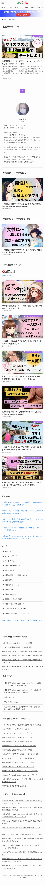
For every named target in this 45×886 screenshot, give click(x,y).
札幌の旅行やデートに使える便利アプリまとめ (19, 746)
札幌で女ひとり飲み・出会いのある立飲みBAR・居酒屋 (22, 651)
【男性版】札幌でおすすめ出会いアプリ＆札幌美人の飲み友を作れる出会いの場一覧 (22, 691)
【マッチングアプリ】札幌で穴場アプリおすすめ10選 (21, 725)
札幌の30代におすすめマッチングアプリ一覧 (18, 762)
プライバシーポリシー (12, 702)
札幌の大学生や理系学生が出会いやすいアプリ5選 (20, 754)
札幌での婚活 (9, 589)
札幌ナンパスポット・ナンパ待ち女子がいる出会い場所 (22, 655)
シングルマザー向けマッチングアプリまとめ (18, 733)
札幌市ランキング (8, 275)
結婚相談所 (9, 580)
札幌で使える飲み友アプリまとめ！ (15, 786)
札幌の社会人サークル (13, 566)
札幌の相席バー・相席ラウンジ (16, 575)
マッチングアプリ (11, 556)
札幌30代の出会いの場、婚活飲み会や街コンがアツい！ (22, 834)
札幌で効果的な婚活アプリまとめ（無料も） (18, 750)
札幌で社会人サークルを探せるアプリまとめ (18, 737)
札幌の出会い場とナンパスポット (17, 613)
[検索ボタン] (42, 2)
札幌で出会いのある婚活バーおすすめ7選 (17, 643)
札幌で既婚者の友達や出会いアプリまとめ (17, 742)
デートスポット (10, 561)
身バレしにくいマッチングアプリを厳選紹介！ (19, 758)
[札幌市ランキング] (8, 273)
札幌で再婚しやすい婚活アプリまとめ (15, 729)
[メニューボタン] (3, 2)
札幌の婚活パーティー (13, 585)
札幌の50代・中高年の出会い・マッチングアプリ (20, 771)
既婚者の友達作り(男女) (13, 599)
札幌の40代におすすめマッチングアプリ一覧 (18, 767)
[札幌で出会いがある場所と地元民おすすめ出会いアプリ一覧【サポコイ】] (22, 2)
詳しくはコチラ (23, 15)
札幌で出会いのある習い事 (14, 604)
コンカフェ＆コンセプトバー (15, 608)
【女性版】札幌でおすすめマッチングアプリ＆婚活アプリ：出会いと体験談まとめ (22, 684)
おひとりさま (9, 570)
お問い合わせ (9, 697)
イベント (8, 551)
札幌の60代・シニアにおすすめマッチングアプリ (20, 775)
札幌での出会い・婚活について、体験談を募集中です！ (22, 620)
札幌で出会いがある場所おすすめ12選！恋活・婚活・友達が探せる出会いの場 (22, 708)
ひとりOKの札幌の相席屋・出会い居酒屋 (17, 647)
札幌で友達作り (10, 594)
